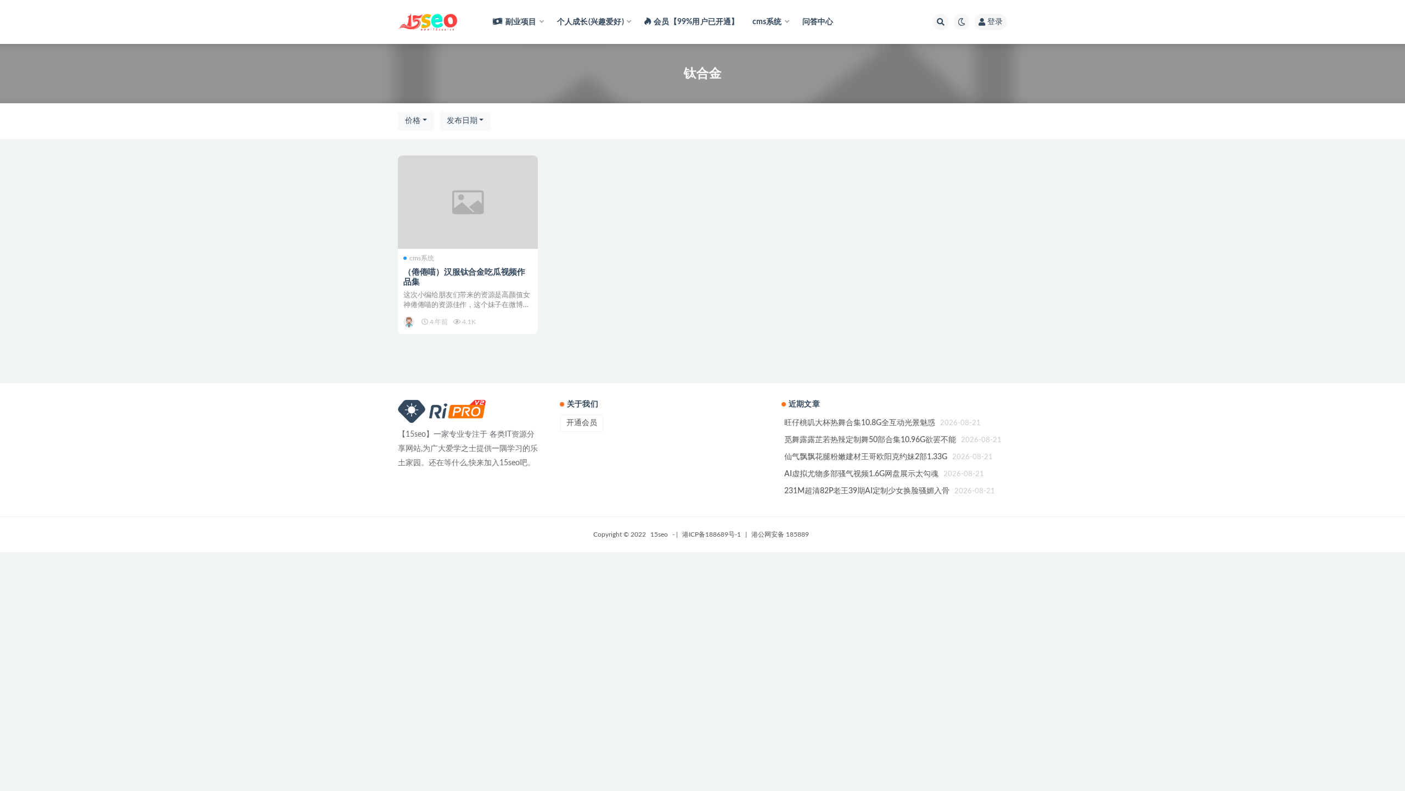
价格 (412, 121)
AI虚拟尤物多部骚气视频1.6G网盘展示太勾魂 (861, 474)
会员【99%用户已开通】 (696, 22)
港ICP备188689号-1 (711, 534)
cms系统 (421, 258)
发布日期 (462, 121)
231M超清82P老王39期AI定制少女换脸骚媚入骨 (866, 491)
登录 (995, 22)
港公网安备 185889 (780, 534)
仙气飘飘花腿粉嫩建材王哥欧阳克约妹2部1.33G (865, 457)
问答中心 (818, 22)
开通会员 (581, 423)
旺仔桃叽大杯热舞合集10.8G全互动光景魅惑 (859, 423)
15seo (659, 534)
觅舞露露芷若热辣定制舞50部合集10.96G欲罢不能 (870, 440)
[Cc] (409, 321)
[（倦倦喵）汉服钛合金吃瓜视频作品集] (468, 202)
